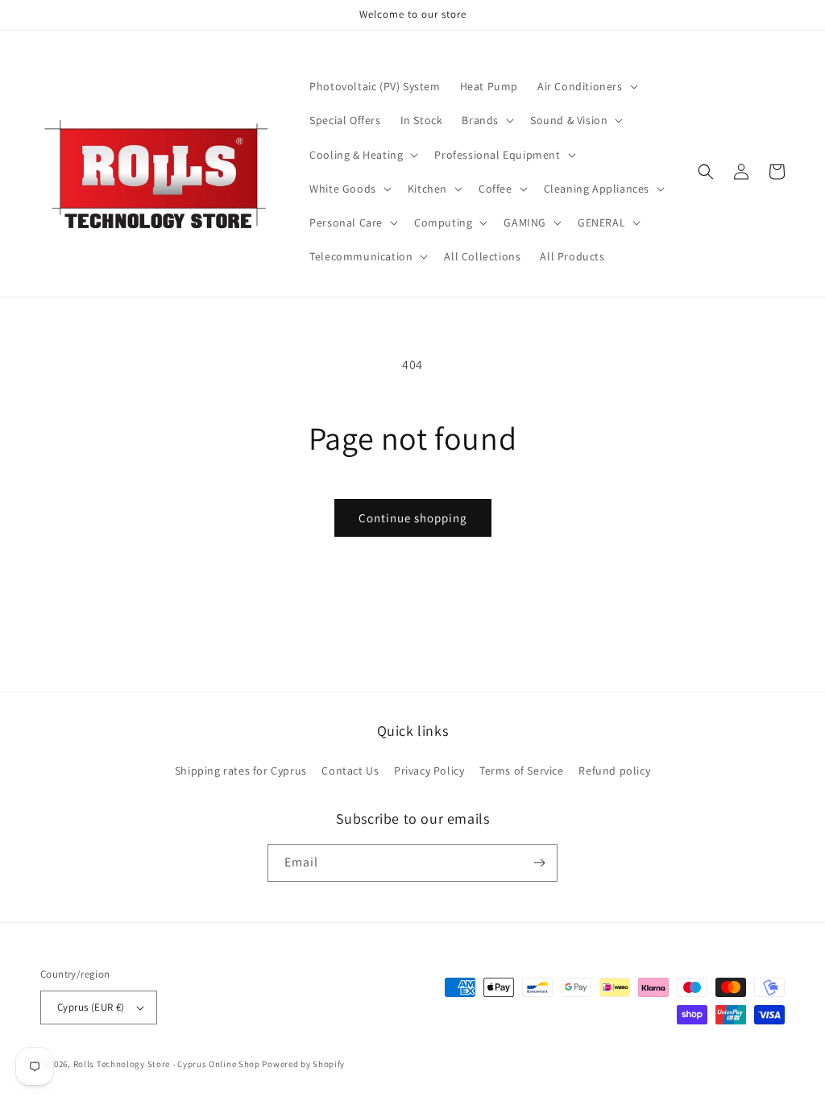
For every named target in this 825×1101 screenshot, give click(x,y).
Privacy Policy (429, 770)
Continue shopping (413, 518)
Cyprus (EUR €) (91, 1007)
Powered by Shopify (303, 1064)
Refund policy (614, 770)
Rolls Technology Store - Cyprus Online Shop (166, 1064)
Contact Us (350, 770)
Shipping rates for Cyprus (241, 770)
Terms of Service (521, 770)
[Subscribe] (539, 863)
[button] (586, 86)
